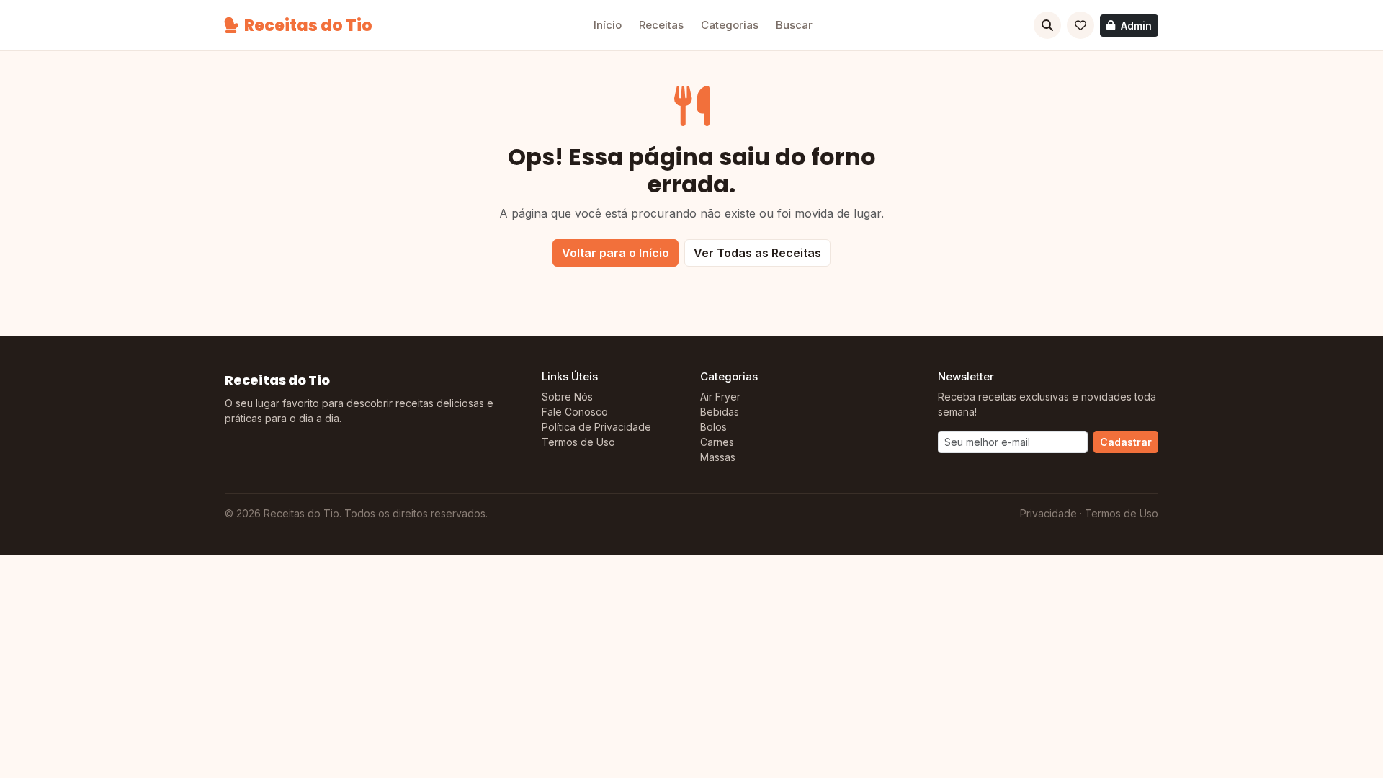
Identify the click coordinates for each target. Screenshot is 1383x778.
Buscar (794, 25)
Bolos (713, 427)
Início (608, 25)
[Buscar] (1047, 25)
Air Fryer (720, 396)
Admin (1136, 25)
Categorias (729, 25)
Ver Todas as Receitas (757, 253)
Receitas (661, 25)
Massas (717, 457)
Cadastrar (1126, 442)
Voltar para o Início (615, 253)
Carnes (717, 442)
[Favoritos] (1080, 25)
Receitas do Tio (308, 25)
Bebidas (719, 412)
